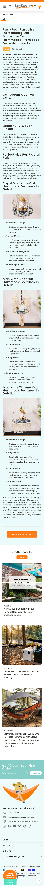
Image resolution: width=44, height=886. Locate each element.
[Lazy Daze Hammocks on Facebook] (9, 826)
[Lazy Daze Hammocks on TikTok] (29, 826)
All (3, 19)
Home (4, 15)
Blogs (11, 15)
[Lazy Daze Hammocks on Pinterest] (24, 826)
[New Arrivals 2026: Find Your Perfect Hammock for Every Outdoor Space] (22, 582)
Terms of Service (35, 873)
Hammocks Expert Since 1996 (19, 808)
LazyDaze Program (13, 856)
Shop (5, 839)
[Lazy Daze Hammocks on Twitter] (19, 826)
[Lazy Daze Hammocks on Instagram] (4, 826)
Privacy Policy (22, 873)
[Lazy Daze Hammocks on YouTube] (14, 826)
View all (22, 557)
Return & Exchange (18, 876)
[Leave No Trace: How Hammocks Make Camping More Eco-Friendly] (22, 645)
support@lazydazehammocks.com (21, 817)
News (6, 49)
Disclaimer (32, 876)
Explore (7, 850)
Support (7, 845)
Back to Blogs (24, 534)
